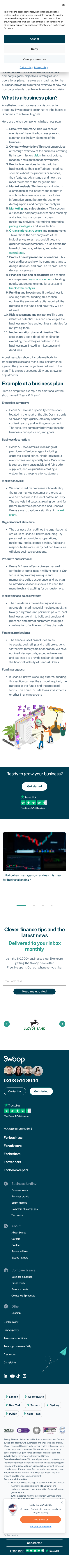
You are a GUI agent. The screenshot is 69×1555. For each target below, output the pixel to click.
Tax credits (17, 1215)
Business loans (19, 1190)
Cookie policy (26, 67)
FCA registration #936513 (18, 1128)
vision (37, 155)
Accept (34, 38)
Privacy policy (40, 67)
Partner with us (19, 1251)
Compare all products (23, 1295)
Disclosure (9, 1354)
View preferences (34, 59)
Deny (34, 48)
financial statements (41, 279)
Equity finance (19, 1202)
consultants (16, 252)
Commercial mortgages (24, 1208)
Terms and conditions (15, 1338)
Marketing (16, 208)
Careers (15, 1238)
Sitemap (16, 1312)
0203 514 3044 (21, 1080)
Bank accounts (19, 1289)
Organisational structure (25, 230)
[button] (63, 4)
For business (13, 1137)
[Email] (34, 981)
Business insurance (21, 1276)
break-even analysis (22, 288)
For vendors (12, 1162)
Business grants (20, 1196)
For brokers (12, 1154)
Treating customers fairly (17, 1346)
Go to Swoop (40, 1519)
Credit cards (18, 1283)
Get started (34, 1543)
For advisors (12, 1146)
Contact (15, 1245)
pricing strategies (20, 226)
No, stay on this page (41, 1526)
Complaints (10, 1362)
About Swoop (18, 1232)
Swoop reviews (19, 1257)
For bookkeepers (16, 1170)
